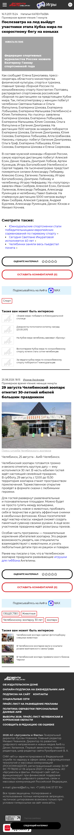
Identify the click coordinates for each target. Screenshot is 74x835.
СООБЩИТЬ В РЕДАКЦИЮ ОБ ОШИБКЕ (28, 724)
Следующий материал (36, 826)
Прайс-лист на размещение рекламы (30, 703)
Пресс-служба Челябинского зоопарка (26, 450)
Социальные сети (16, 699)
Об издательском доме (20, 684)
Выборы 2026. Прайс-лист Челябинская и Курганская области (33, 718)
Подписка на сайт (16, 694)
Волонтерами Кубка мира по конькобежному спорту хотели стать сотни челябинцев (41, 350)
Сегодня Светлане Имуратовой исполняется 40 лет (29, 239)
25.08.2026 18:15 (11, 379)
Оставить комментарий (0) (37, 274)
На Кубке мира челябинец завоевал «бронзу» (41, 337)
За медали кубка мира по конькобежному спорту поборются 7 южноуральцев (39, 361)
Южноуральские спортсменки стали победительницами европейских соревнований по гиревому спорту (33, 230)
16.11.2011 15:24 (10, 14)
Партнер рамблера (32, 818)
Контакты (40, 694)
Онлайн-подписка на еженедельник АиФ (34, 689)
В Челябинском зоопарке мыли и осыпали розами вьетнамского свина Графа (39, 647)
